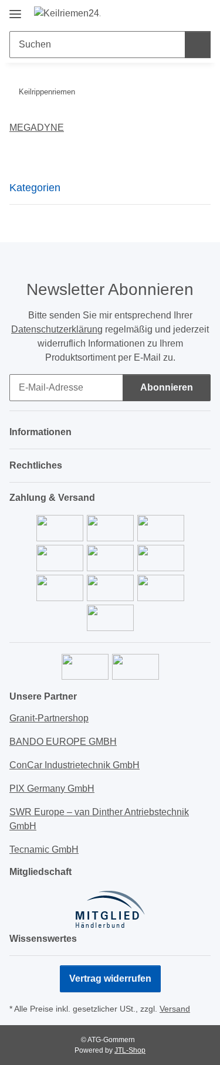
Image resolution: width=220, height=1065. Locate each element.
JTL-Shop (129, 1050)
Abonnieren (166, 387)
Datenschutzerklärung (57, 329)
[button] (164, 13)
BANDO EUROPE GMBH (63, 742)
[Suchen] (198, 44)
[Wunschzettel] (182, 13)
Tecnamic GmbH (44, 849)
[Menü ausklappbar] (15, 9)
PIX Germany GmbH (51, 788)
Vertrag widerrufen (110, 978)
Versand (175, 1008)
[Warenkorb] (201, 13)
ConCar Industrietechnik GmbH (74, 765)
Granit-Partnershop (49, 718)
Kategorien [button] (34, 188)
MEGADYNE (36, 128)
